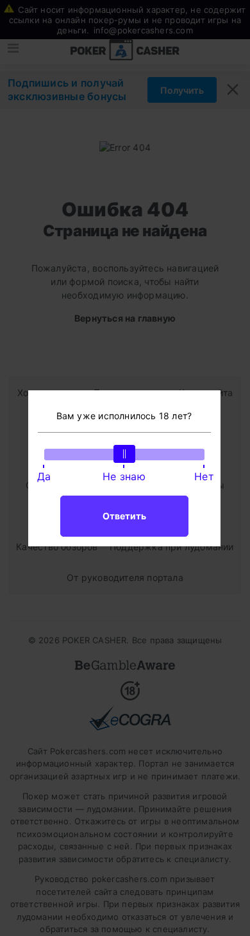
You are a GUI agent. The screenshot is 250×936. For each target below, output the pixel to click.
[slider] (124, 454)
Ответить (124, 515)
